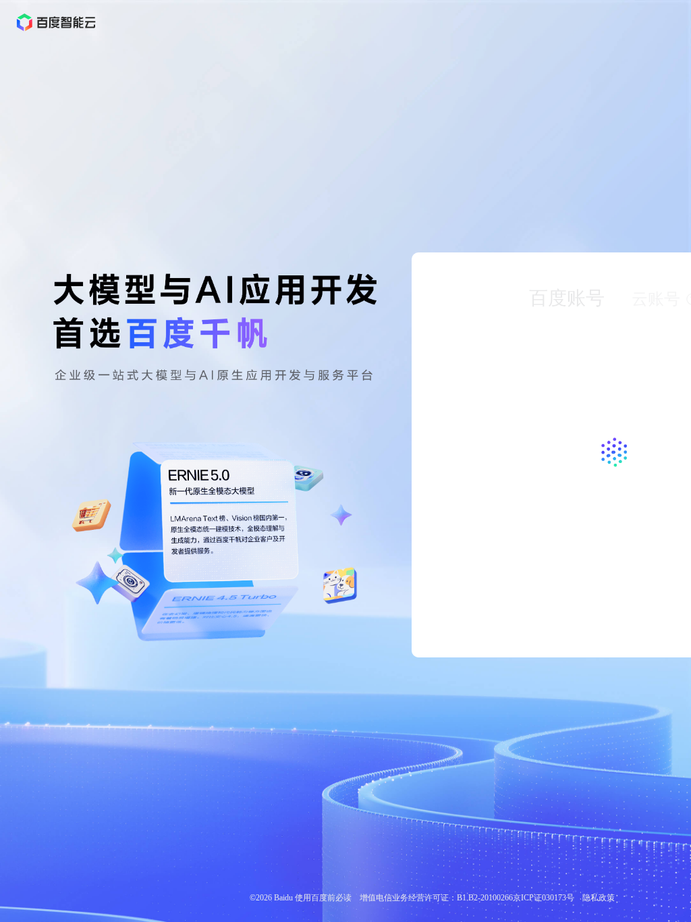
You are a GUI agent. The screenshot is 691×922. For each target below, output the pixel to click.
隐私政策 (598, 897)
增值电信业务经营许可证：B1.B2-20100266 (436, 897)
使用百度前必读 (323, 897)
